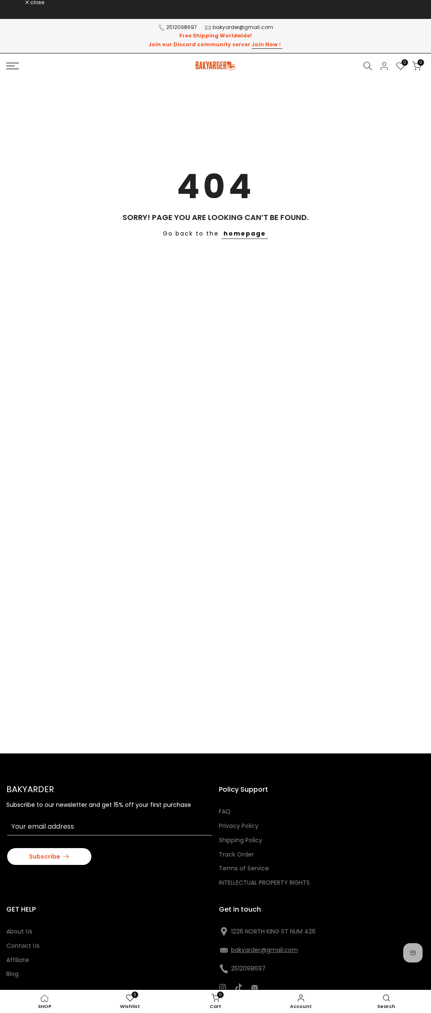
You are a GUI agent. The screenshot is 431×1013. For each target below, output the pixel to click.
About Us (19, 931)
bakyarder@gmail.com (243, 27)
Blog (12, 974)
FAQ (225, 811)
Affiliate (17, 960)
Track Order (236, 854)
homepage (244, 233)
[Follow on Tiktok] (238, 987)
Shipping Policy (240, 840)
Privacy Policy (238, 826)
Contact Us (23, 945)
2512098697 (181, 27)
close (17, 2)
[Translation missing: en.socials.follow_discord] (254, 987)
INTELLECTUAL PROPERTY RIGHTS (264, 882)
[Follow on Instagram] (222, 987)
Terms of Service (244, 868)
